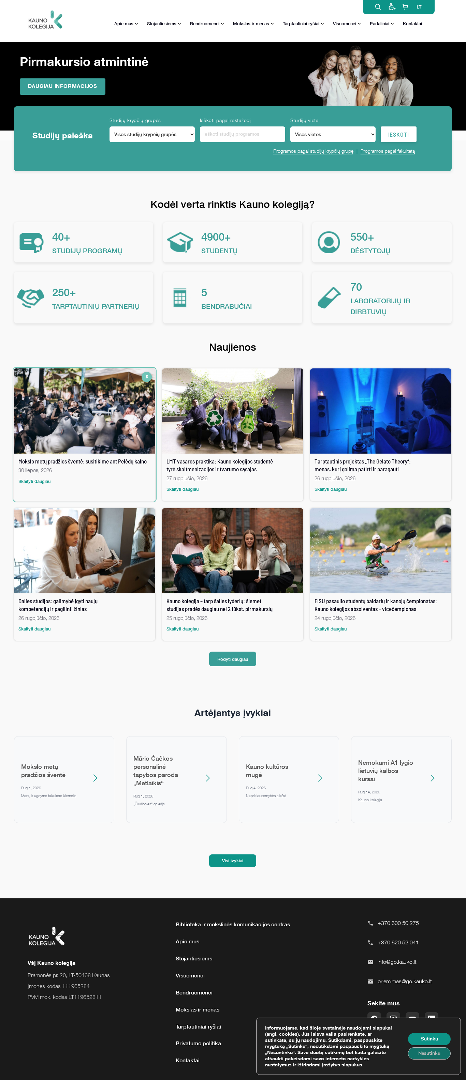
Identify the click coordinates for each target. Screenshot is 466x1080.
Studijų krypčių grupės (135, 120)
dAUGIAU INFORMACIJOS (62, 86)
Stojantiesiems (161, 23)
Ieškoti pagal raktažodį (225, 120)
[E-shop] (405, 7)
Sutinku (429, 1039)
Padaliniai (379, 23)
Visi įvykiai (232, 860)
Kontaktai (412, 23)
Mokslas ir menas (251, 23)
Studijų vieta (304, 120)
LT (419, 7)
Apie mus (123, 23)
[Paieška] (378, 7)
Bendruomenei (204, 23)
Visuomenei (344, 23)
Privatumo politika (198, 1043)
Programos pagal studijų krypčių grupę (313, 151)
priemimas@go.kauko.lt (405, 981)
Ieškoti (398, 134)
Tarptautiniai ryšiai (301, 23)
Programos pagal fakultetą (388, 151)
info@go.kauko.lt (397, 962)
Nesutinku (429, 1053)
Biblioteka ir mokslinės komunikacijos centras (233, 924)
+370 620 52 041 (398, 942)
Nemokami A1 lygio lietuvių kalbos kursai (385, 770)
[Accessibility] (391, 7)
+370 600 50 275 (398, 923)
